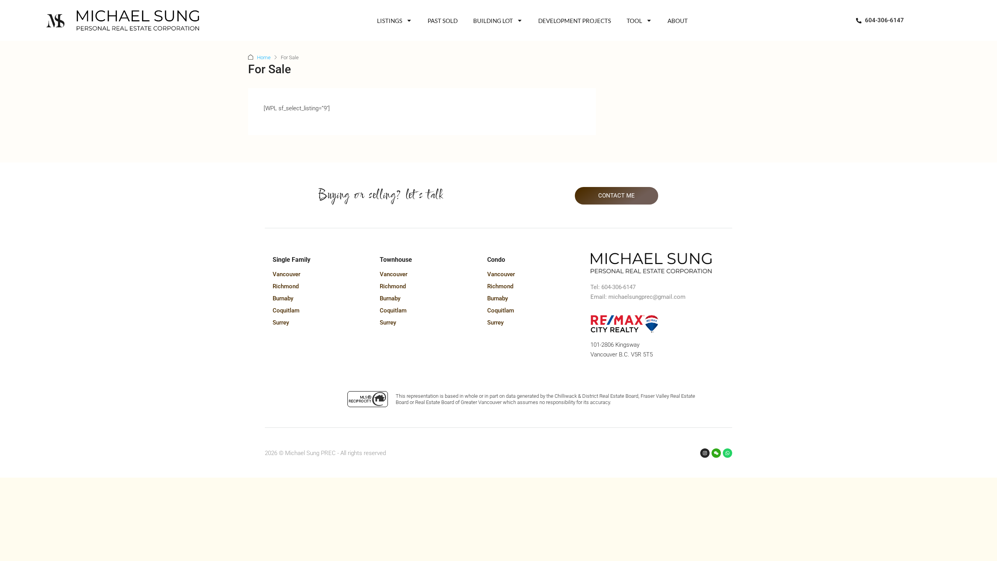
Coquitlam (286, 310)
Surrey (281, 322)
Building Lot (493, 20)
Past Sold (443, 20)
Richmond (286, 286)
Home (264, 57)
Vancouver (286, 274)
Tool (634, 20)
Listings (389, 20)
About (678, 20)
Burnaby (283, 298)
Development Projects (574, 20)
